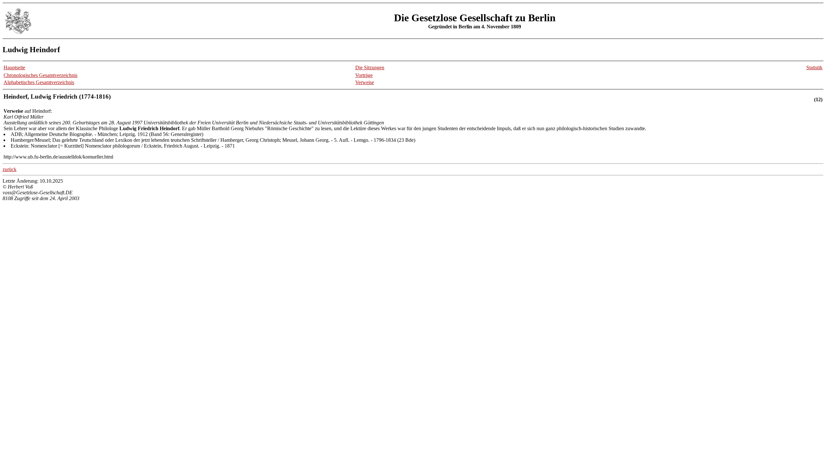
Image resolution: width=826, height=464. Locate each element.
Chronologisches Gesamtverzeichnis (40, 75)
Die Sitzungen (369, 67)
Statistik (814, 67)
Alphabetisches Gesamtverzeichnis (39, 82)
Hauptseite (14, 67)
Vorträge (364, 75)
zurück (9, 169)
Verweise (364, 82)
